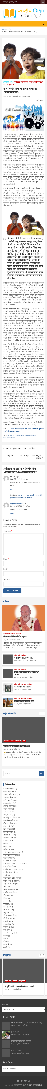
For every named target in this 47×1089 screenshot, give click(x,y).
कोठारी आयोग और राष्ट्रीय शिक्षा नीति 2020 (17, 746)
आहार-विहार (7, 809)
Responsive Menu (42, 2)
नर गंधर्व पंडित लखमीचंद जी (22, 686)
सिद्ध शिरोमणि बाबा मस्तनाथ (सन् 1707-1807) (26, 673)
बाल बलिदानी (8, 866)
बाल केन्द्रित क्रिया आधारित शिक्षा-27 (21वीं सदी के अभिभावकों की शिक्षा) (26, 496)
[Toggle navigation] (5, 24)
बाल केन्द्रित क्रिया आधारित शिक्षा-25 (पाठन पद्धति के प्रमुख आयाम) (23, 430)
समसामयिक (7, 924)
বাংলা (4, 938)
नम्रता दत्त (6, 843)
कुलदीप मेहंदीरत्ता (9, 820)
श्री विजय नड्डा (7, 918)
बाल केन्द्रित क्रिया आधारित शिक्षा (32, 82)
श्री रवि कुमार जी (8, 85)
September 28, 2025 (21, 660)
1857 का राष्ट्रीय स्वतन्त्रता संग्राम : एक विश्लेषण (20, 448)
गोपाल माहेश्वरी (8, 823)
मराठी (5, 875)
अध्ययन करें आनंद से (10, 794)
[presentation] (40, 713)
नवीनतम (17, 82)
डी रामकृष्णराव (8, 832)
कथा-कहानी (7, 812)
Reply (12, 489)
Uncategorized (8, 791)
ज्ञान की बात (7, 829)
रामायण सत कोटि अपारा (11, 878)
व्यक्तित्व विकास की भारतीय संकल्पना (21, 1041)
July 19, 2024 (8, 749)
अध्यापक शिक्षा (8, 82)
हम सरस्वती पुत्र (8, 933)
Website (6, 579)
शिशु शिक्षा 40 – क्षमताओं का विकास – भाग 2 (19, 986)
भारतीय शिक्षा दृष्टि (9, 872)
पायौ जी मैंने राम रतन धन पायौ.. (23, 657)
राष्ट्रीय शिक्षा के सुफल (10, 881)
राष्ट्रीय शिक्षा (16, 96)
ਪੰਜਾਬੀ (5, 941)
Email (5, 569)
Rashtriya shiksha (9, 438)
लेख (24, 741)
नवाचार (5, 846)
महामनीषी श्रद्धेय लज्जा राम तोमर (24, 701)
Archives (5, 1004)
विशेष (5, 898)
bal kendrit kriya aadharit (15, 435)
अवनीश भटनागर (8, 806)
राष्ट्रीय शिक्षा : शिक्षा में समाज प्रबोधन (30, 1085)
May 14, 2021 (7, 96)
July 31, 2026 (7, 639)
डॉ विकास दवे (7, 835)
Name (6, 559)
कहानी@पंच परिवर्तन (10, 817)
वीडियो (5, 901)
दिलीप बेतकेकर (8, 837)
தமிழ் (5, 947)
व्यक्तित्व (6, 601)
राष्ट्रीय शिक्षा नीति (9, 713)
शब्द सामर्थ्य (7, 907)
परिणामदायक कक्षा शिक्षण (12, 852)
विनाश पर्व (6, 895)
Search (41, 773)
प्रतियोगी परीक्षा (8, 861)
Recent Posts (9, 1017)
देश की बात (7, 840)
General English (8, 789)
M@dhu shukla (16, 503)
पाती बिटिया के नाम (10, 855)
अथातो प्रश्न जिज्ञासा (16, 1050)
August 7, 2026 (16, 1053)
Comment (7, 531)
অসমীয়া (5, 935)
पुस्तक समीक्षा (8, 858)
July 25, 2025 (18, 689)
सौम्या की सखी (15, 1032)
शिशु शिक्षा (6, 912)
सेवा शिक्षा (6, 930)
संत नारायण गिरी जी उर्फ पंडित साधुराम (15, 636)
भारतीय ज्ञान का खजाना (11, 869)
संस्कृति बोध (7, 921)
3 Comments (25, 96)
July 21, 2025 (18, 704)
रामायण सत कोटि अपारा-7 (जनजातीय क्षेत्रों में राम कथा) (26, 1022)
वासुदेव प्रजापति (8, 892)
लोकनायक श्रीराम (9, 889)
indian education (30, 435)
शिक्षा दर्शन (6, 910)
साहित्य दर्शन (7, 927)
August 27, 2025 (19, 677)
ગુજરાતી (6, 944)
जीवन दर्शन (6, 634)
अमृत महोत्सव (8, 803)
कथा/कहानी (7, 814)
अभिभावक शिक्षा (8, 800)
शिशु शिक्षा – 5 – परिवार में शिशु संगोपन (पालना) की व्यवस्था (24, 457)
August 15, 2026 (16, 1025)
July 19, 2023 (9, 989)
